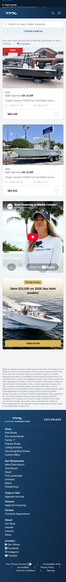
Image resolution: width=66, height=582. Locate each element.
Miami (8, 483)
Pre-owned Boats (14, 436)
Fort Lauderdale (13, 475)
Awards (9, 527)
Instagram (12, 552)
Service (9, 510)
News (8, 534)
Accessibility (23, 567)
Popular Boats (12, 443)
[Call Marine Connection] (53, 13)
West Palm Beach (14, 464)
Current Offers (12, 455)
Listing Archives (13, 447)
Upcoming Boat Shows (17, 451)
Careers (9, 531)
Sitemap (51, 570)
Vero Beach (11, 468)
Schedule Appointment (17, 514)
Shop (8, 429)
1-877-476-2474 (52, 419)
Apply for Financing (15, 505)
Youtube (12, 555)
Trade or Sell (12, 493)
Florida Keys (12, 486)
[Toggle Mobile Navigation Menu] (59, 13)
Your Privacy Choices (16, 564)
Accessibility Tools (51, 564)
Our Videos (13, 544)
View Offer (33, 343)
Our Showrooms (14, 461)
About (8, 520)
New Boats (11, 432)
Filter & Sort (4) (34, 31)
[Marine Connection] (11, 13)
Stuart (8, 472)
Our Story (10, 523)
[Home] (19, 420)
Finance (9, 501)
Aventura (10, 479)
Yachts (8, 440)
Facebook (13, 548)
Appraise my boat (14, 496)
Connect (10, 541)
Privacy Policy (47, 567)
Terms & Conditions (25, 570)
